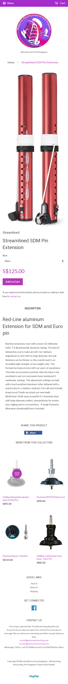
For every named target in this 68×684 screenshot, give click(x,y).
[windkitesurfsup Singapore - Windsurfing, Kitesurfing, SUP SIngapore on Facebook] (34, 609)
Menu (10, 3)
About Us (34, 587)
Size (5, 255)
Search (34, 583)
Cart (62, 3)
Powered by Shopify (46, 664)
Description (33, 308)
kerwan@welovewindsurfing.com (34, 644)
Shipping (34, 591)
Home (10, 62)
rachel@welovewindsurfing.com (34, 640)
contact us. (15, 296)
